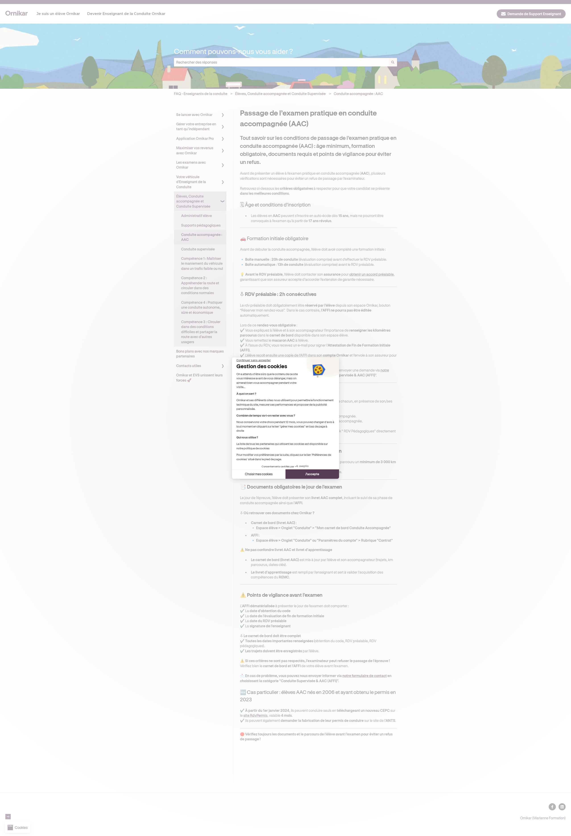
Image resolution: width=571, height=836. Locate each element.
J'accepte (312, 474)
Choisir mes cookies (259, 474)
